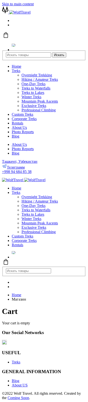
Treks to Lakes (33, 92)
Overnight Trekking (37, 75)
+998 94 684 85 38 (17, 172)
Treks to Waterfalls (36, 88)
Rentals (17, 123)
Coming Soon (18, 398)
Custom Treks (22, 114)
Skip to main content (18, 4)
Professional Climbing (39, 110)
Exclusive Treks (34, 106)
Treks (16, 71)
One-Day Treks (33, 84)
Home (16, 66)
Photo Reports (23, 132)
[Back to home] (16, 12)
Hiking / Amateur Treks (40, 79)
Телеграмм (16, 167)
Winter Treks (31, 97)
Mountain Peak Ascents (40, 101)
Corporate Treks (24, 119)
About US (20, 385)
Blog (15, 136)
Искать (59, 55)
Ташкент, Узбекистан (19, 161)
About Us (19, 127)
